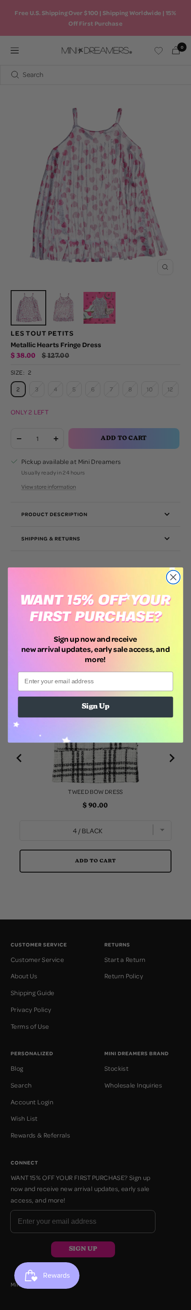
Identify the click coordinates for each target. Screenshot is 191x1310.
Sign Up (95, 707)
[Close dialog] (173, 577)
